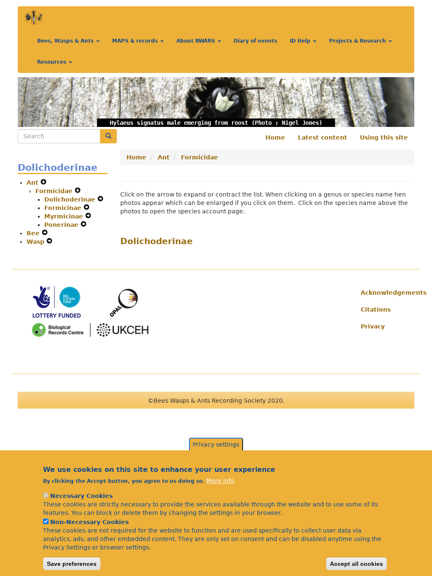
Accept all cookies (356, 563)
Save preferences (72, 563)
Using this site (384, 137)
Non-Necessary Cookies (89, 522)
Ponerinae (62, 224)
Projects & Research (358, 41)
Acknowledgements (384, 292)
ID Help (301, 41)
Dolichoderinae (70, 199)
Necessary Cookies (81, 496)
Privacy (373, 326)
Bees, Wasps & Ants (66, 41)
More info (220, 480)
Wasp (36, 241)
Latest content (322, 137)
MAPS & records (135, 41)
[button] (47, 102)
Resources (52, 62)
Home (275, 137)
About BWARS (196, 41)
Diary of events (255, 41)
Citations (376, 309)
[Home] (33, 17)
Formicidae (55, 191)
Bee (34, 233)
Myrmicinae (64, 216)
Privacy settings (216, 444)
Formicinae (64, 208)
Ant (33, 182)
